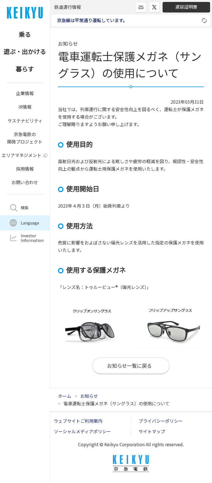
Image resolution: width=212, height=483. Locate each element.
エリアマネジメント (21, 155)
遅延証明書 (186, 6)
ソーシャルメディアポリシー (82, 431)
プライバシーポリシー (161, 420)
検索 (24, 207)
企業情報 (25, 93)
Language (30, 223)
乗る (25, 34)
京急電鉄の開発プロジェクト (25, 138)
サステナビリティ (25, 120)
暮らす (25, 68)
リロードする (204, 20)
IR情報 (24, 106)
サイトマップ (152, 431)
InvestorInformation (32, 238)
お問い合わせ (25, 182)
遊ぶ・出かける (25, 51)
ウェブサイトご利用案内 (78, 420)
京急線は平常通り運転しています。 (92, 20)
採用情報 (25, 168)
